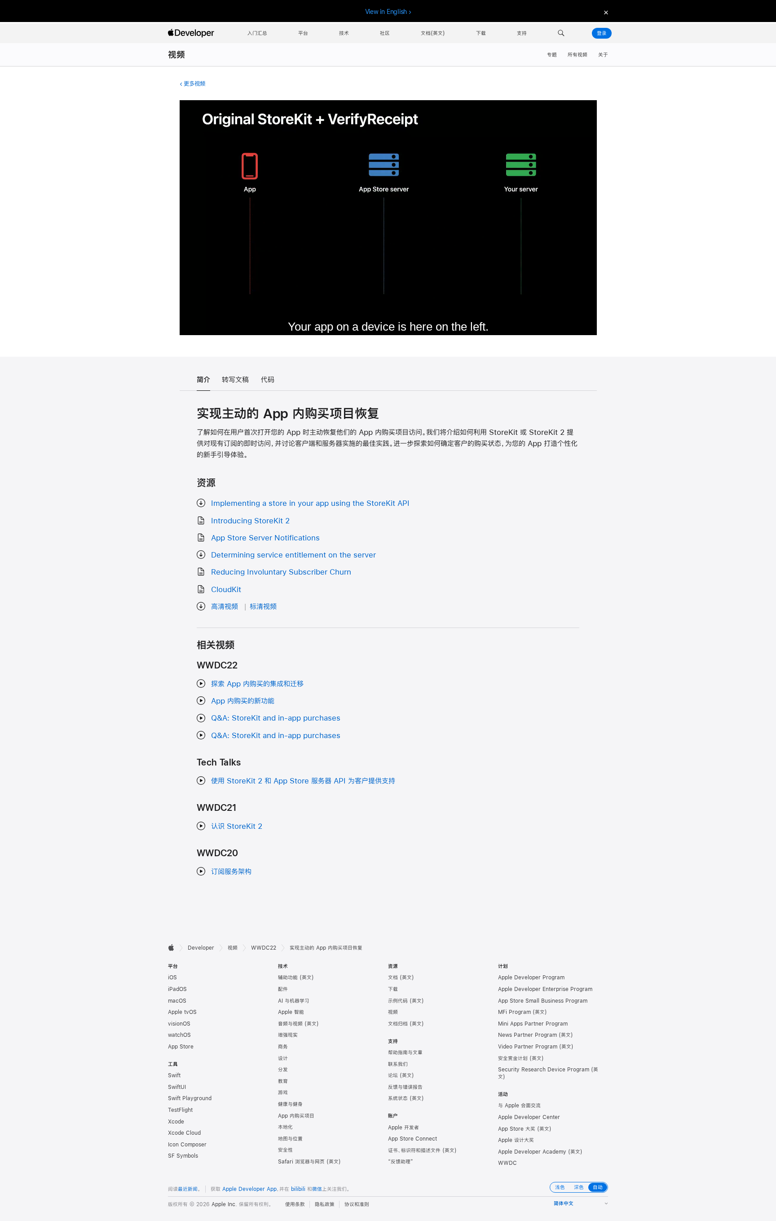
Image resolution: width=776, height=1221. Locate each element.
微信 (317, 1189)
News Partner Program (527, 1035)
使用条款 (295, 1204)
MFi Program (514, 1012)
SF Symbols (183, 1156)
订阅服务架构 (231, 871)
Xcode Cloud (184, 1133)
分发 (283, 1069)
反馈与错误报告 (405, 1087)
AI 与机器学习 (293, 1001)
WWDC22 (263, 948)
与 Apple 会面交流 (519, 1105)
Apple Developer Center (529, 1117)
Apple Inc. (224, 1204)
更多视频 (194, 83)
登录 (602, 33)
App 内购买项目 (296, 1116)
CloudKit (226, 589)
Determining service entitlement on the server (293, 554)
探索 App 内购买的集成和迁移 (257, 683)
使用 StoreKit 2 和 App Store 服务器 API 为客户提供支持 (303, 780)
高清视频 (224, 606)
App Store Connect (412, 1138)
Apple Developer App (249, 1189)
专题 (552, 55)
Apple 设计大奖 (516, 1140)
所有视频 (577, 55)
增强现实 (288, 1035)
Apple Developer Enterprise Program (545, 989)
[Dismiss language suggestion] (604, 12)
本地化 (285, 1127)
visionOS (179, 1023)
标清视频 (263, 606)
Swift (174, 1075)
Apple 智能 (291, 1012)
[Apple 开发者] (192, 33)
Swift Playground (190, 1098)
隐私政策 (325, 1204)
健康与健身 (290, 1104)
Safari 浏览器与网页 (301, 1161)
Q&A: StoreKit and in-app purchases (275, 717)
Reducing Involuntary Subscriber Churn (281, 571)
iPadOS (177, 989)
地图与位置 (290, 1138)
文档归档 (398, 1023)
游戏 (283, 1092)
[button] (561, 33)
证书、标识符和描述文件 (414, 1150)
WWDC (507, 1163)
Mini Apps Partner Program (533, 1023)
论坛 (393, 1075)
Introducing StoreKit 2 (250, 520)
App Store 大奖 (516, 1129)
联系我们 (398, 1064)
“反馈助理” (400, 1161)
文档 (393, 977)
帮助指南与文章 (405, 1052)
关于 (603, 55)
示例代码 (398, 1001)
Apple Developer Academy (532, 1152)
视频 (176, 54)
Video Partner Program (527, 1046)
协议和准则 (356, 1204)
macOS (177, 1001)
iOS (172, 977)
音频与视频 (290, 1023)
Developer (201, 948)
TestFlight (180, 1110)
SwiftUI (177, 1087)
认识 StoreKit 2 (236, 826)
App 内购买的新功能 (242, 700)
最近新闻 (188, 1189)
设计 (283, 1058)
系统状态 (398, 1098)
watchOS (179, 1035)
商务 (283, 1046)
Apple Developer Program (531, 977)
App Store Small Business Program (542, 1001)
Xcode (176, 1121)
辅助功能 (288, 977)
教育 (283, 1081)
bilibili (298, 1189)
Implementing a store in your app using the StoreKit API (310, 503)
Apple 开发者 (403, 1127)
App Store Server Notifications (265, 537)
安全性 (285, 1150)
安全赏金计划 (513, 1058)
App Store (181, 1046)
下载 (393, 989)
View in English (386, 11)
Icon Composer (187, 1144)
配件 (283, 989)
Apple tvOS (182, 1012)
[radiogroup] (579, 1187)
